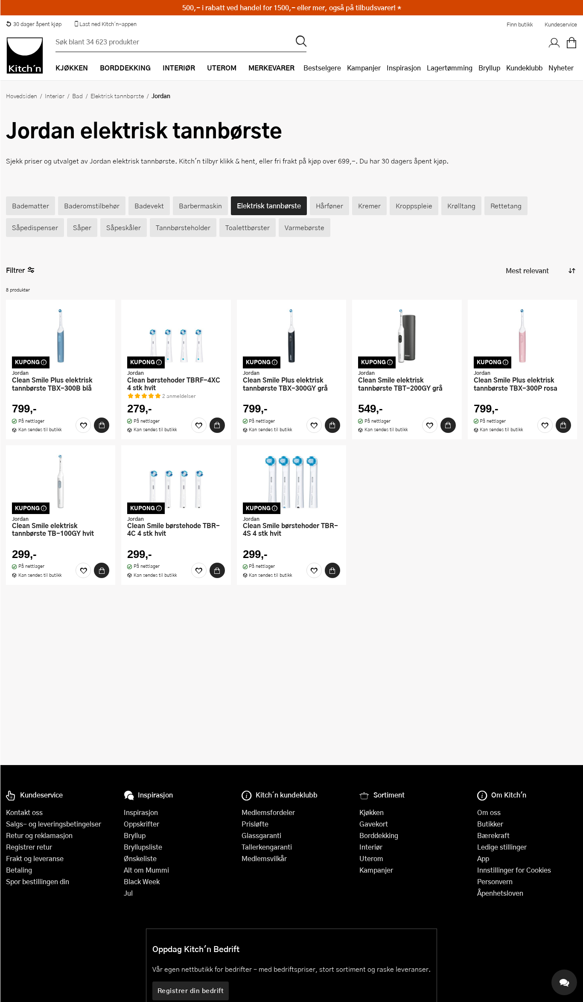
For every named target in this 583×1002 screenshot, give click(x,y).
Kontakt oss (24, 812)
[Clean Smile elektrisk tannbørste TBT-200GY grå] (406, 335)
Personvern (495, 881)
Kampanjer (364, 68)
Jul (128, 893)
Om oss (489, 812)
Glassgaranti (261, 835)
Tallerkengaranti (267, 847)
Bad (77, 96)
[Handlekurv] (571, 43)
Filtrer (15, 270)
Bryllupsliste (143, 847)
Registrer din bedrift (190, 990)
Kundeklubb (524, 68)
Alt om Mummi (146, 870)
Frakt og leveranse (35, 858)
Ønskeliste (140, 858)
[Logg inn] (554, 43)
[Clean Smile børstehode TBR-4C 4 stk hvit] (175, 481)
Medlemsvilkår (264, 858)
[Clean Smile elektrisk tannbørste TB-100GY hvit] (60, 481)
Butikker (490, 824)
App (483, 858)
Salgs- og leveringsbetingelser (53, 824)
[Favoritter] (83, 425)
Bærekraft (493, 835)
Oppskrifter (141, 824)
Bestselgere (322, 68)
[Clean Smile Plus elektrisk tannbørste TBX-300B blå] (60, 335)
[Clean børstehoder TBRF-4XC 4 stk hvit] (175, 335)
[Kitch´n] (25, 55)
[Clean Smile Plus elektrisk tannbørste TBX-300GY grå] (291, 335)
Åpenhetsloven (500, 893)
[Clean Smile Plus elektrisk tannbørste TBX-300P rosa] (522, 335)
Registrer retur (29, 847)
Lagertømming (449, 68)
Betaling (19, 870)
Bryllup (489, 68)
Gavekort (373, 824)
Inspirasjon (404, 68)
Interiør (54, 96)
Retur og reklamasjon (39, 835)
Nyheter (561, 68)
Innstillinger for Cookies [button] (514, 870)
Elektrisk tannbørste (117, 96)
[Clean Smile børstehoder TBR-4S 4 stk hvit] (291, 481)
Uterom (371, 858)
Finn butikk (520, 24)
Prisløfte (255, 824)
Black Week (142, 881)
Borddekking (378, 835)
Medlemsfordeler (268, 812)
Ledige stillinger (502, 847)
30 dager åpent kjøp (37, 24)
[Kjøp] (101, 425)
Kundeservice (561, 24)
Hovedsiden (21, 96)
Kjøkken (371, 812)
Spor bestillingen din (37, 881)
